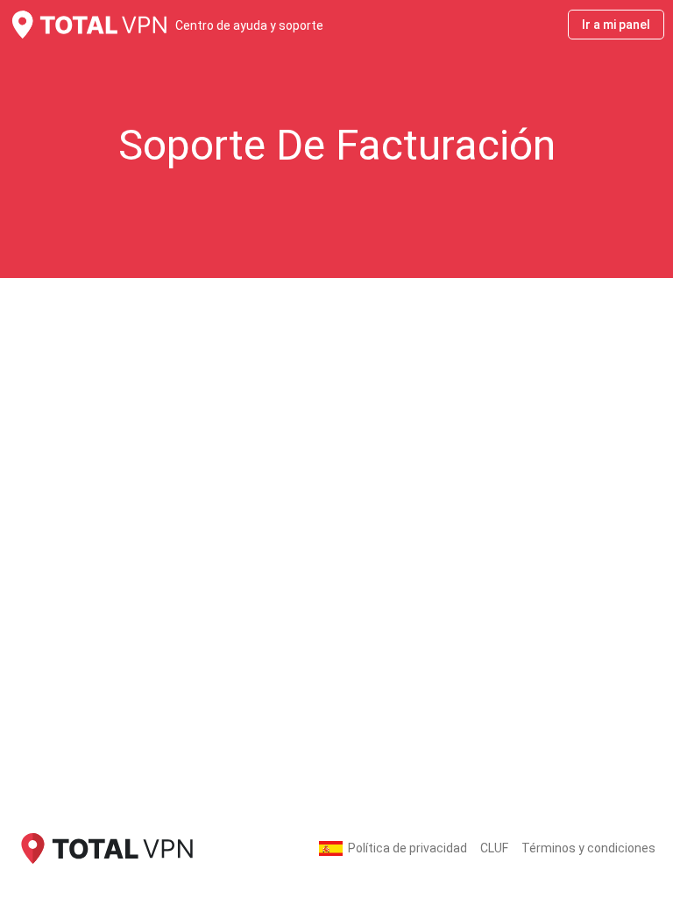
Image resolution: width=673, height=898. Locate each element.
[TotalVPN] (105, 847)
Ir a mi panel (616, 25)
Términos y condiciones (588, 848)
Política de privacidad (407, 848)
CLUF (494, 848)
